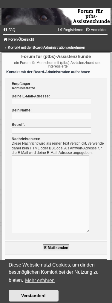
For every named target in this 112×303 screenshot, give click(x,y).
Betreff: (18, 125)
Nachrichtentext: (26, 139)
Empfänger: (22, 84)
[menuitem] (9, 30)
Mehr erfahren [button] (40, 280)
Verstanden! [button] (33, 295)
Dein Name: (22, 110)
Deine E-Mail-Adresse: (31, 96)
